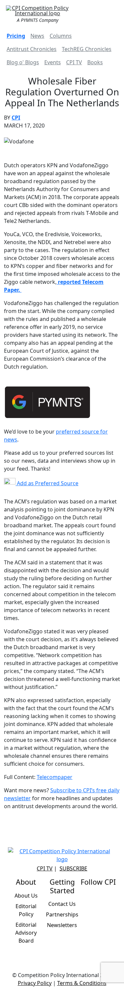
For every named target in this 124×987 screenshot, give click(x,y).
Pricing (16, 35)
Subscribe (73, 868)
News (37, 35)
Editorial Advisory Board (26, 932)
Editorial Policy (26, 910)
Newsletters (62, 925)
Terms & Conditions (81, 983)
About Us (26, 895)
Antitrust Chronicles (32, 49)
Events (52, 62)
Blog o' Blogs (23, 62)
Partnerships (62, 914)
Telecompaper (54, 777)
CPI (16, 117)
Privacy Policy (35, 983)
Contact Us (62, 904)
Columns (61, 35)
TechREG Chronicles (86, 49)
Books (95, 62)
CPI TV (74, 62)
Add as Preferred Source (47, 483)
